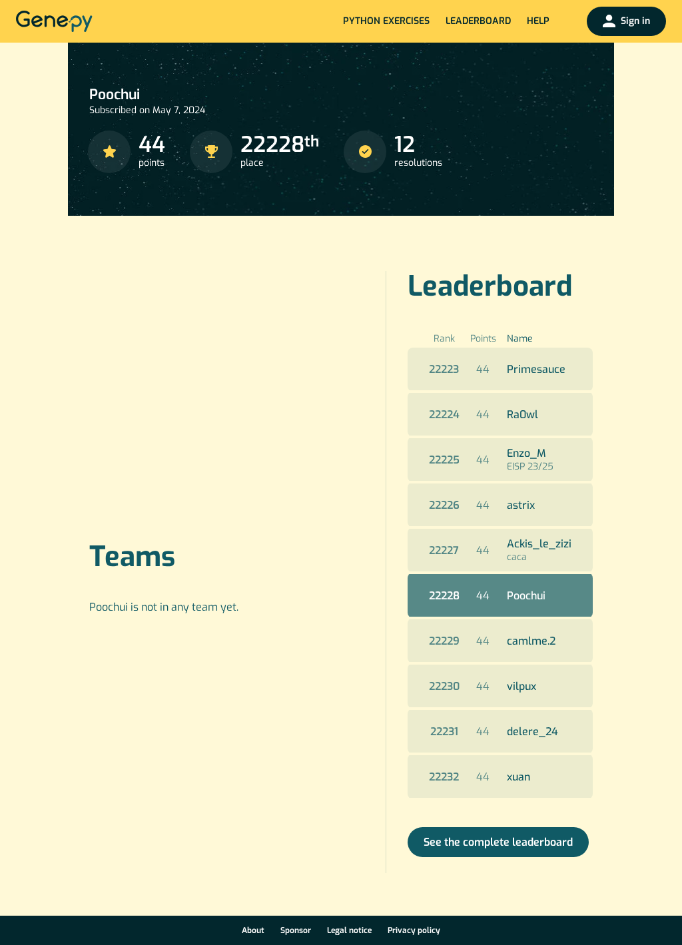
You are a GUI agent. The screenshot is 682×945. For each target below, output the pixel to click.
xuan (518, 777)
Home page (54, 21)
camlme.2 (531, 641)
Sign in (635, 21)
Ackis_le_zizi (539, 544)
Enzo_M (526, 453)
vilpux (521, 686)
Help (538, 21)
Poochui (526, 596)
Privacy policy (414, 930)
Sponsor (295, 930)
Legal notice (349, 930)
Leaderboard (478, 21)
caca (517, 557)
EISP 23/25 (530, 466)
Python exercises (386, 21)
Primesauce (536, 369)
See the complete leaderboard (498, 842)
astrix (521, 505)
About (253, 930)
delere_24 (532, 732)
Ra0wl (522, 415)
